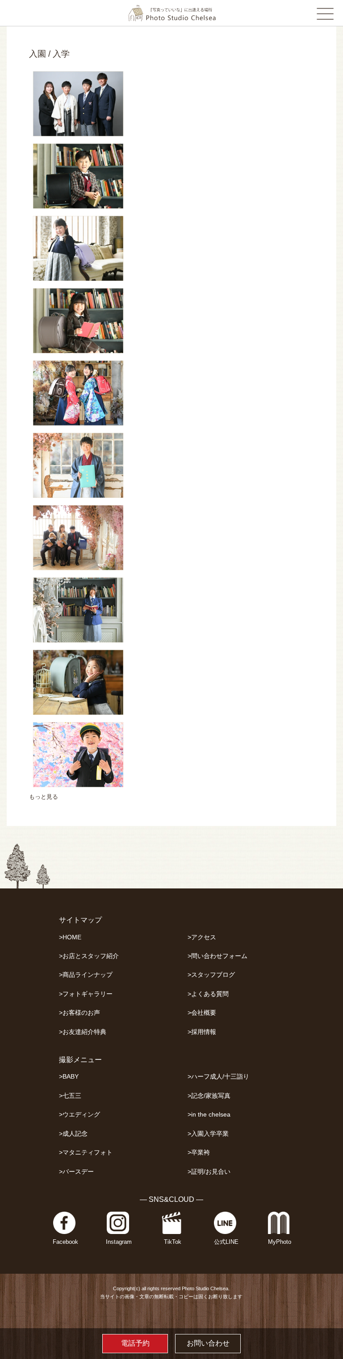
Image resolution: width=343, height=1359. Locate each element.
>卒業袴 (199, 1152)
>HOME (70, 937)
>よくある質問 (208, 994)
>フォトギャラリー (86, 994)
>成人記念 (73, 1133)
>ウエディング (79, 1114)
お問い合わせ (208, 1343)
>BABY (69, 1076)
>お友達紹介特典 (82, 1032)
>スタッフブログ (211, 974)
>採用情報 (202, 1032)
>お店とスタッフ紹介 (89, 956)
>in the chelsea (209, 1114)
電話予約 (135, 1343)
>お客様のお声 (79, 1012)
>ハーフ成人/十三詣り (218, 1076)
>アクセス (202, 937)
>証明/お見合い (209, 1171)
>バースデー (76, 1171)
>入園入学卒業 (208, 1133)
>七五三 (70, 1095)
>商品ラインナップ (86, 974)
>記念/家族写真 (209, 1095)
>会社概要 (202, 1012)
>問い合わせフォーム (217, 956)
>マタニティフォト (86, 1152)
